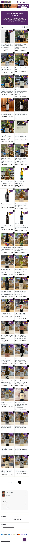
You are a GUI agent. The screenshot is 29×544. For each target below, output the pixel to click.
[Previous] (23, 8)
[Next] (26, 8)
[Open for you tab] (24, 539)
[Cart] (23, 2)
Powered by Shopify (5, 541)
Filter (4, 27)
